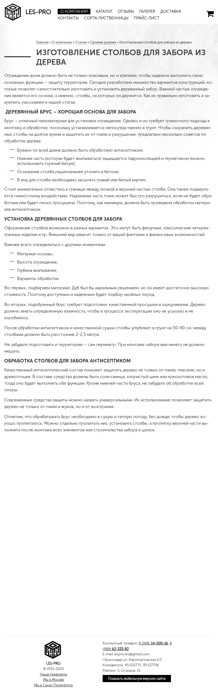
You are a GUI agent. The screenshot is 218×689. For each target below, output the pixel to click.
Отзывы (126, 11)
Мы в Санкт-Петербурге (53, 685)
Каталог (104, 11)
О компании (74, 11)
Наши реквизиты (53, 674)
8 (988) (153, 643)
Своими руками (103, 42)
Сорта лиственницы (106, 18)
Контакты (68, 18)
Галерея (147, 11)
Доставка (170, 11)
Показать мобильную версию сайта (137, 679)
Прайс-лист (147, 18)
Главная (42, 42)
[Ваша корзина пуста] (210, 14)
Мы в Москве (53, 680)
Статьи (81, 42)
